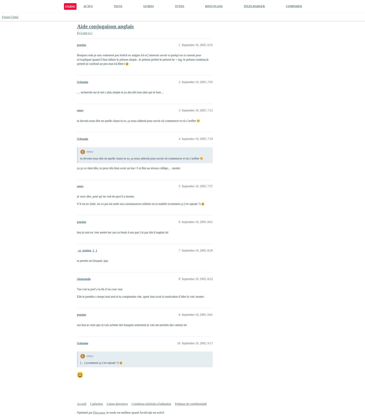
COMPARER (294, 6)
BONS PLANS (214, 6)
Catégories (96, 403)
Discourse (99, 412)
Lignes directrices (117, 403)
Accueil (81, 403)
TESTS (118, 6)
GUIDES (148, 6)
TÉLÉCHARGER (254, 6)
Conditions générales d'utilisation (151, 403)
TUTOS (179, 6)
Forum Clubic (10, 17)
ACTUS (88, 6)
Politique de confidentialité (191, 403)
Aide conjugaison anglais (105, 26)
